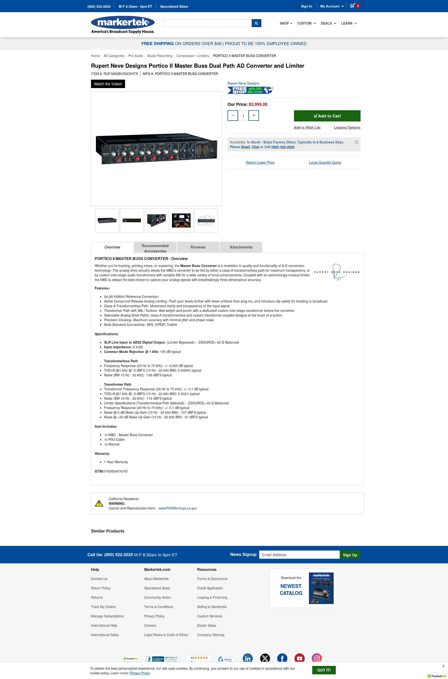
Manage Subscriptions (107, 616)
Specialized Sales (174, 6)
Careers (150, 625)
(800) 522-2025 (99, 6)
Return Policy (101, 588)
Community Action (157, 597)
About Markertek (156, 578)
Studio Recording (159, 55)
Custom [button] (304, 23)
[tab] (112, 247)
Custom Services (209, 616)
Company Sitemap (210, 634)
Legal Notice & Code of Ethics (166, 634)
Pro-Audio (135, 55)
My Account (330, 6)
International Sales (105, 634)
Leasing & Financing (212, 597)
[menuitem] (286, 23)
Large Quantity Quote (325, 162)
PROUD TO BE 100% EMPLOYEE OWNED (266, 43)
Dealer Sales (206, 625)
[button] (131, 659)
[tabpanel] (227, 367)
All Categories (114, 55)
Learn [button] (347, 23)
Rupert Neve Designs (243, 83)
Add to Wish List (307, 127)
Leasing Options (347, 127)
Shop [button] (284, 23)
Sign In (306, 6)
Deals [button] (327, 23)
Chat (255, 146)
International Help (104, 625)
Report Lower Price (260, 162)
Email (245, 146)
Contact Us (99, 578)
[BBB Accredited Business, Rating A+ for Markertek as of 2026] (162, 659)
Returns (97, 597)
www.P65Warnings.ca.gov (178, 508)
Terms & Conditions (158, 606)
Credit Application (210, 588)
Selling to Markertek (212, 606)
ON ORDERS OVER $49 (182, 43)
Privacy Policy (154, 616)
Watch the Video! (108, 83)
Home (95, 55)
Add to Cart (329, 116)
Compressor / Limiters (192, 55)
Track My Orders (103, 606)
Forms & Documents (212, 578)
